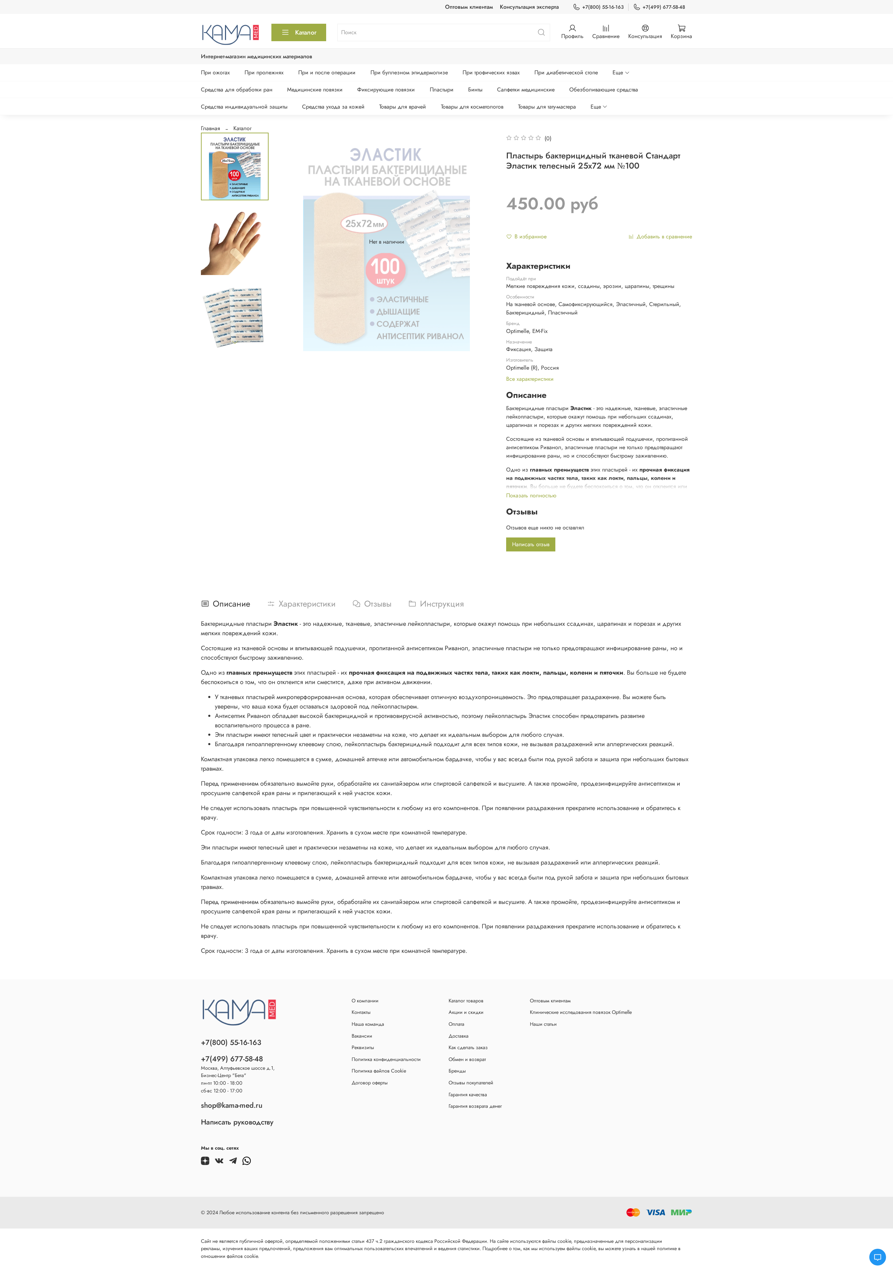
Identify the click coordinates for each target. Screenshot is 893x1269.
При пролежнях (264, 72)
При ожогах (215, 72)
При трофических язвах (491, 72)
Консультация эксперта (529, 7)
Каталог (305, 32)
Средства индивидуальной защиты (244, 107)
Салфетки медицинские (526, 90)
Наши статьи (543, 1024)
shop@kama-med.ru (231, 1105)
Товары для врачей (402, 107)
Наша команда (368, 1024)
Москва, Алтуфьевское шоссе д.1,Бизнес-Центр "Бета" (238, 1071)
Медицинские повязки (315, 90)
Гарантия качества (468, 1094)
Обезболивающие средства (603, 90)
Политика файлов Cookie (379, 1070)
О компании (365, 1000)
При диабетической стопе (566, 72)
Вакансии (362, 1035)
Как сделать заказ (468, 1047)
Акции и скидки (466, 1012)
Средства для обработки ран (236, 90)
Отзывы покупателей (471, 1082)
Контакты (361, 1012)
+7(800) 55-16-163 (603, 6)
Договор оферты (370, 1082)
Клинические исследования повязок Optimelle (581, 1012)
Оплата (456, 1024)
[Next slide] (234, 342)
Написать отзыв (530, 544)
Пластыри (441, 90)
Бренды (457, 1070)
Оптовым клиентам (469, 7)
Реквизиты (363, 1047)
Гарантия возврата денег (475, 1106)
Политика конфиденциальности (386, 1059)
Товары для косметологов (472, 107)
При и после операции (326, 72)
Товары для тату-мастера (547, 107)
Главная (210, 128)
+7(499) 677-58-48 (664, 6)
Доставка (458, 1035)
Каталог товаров (466, 1000)
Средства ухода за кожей (333, 107)
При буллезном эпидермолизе (409, 72)
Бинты (475, 90)
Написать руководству (237, 1122)
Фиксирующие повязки (386, 90)
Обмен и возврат (467, 1059)
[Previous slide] (291, 241)
